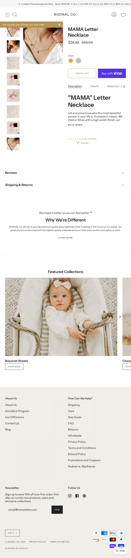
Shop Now (14, 366)
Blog (8, 429)
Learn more (65, 237)
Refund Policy (77, 454)
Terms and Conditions (82, 448)
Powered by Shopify (16, 548)
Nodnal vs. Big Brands (81, 466)
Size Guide (74, 417)
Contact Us (12, 423)
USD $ (11, 533)
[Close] (59, 24)
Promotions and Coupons (84, 460)
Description (75, 86)
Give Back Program (17, 411)
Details (95, 86)
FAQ (71, 423)
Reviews (11, 173)
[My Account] (114, 14)
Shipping (74, 405)
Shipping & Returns (19, 185)
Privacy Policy (77, 441)
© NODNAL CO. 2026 (15, 542)
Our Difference (14, 417)
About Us (11, 405)
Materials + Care (117, 86)
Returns (73, 429)
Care (71, 411)
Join (57, 509)
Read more (75, 125)
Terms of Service (59, 542)
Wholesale (75, 435)
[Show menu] (7, 14)
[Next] (119, 316)
